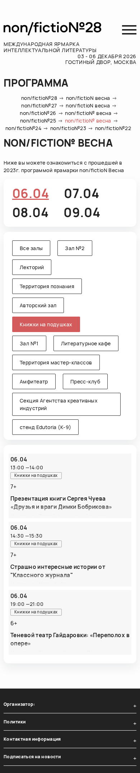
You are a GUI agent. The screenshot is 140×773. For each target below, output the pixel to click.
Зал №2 (75, 248)
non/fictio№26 (38, 113)
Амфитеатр (34, 381)
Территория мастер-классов (56, 362)
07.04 (81, 193)
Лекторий (32, 267)
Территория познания (47, 286)
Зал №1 (29, 343)
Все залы (31, 248)
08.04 (30, 212)
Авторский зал (38, 305)
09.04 (82, 212)
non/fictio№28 (39, 98)
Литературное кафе (86, 343)
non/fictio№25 (38, 120)
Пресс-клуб (85, 381)
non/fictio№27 (39, 105)
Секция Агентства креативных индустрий (59, 404)
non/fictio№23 (68, 128)
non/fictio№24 (23, 128)
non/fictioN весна (88, 98)
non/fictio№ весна (88, 113)
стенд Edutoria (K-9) (45, 427)
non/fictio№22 (113, 128)
